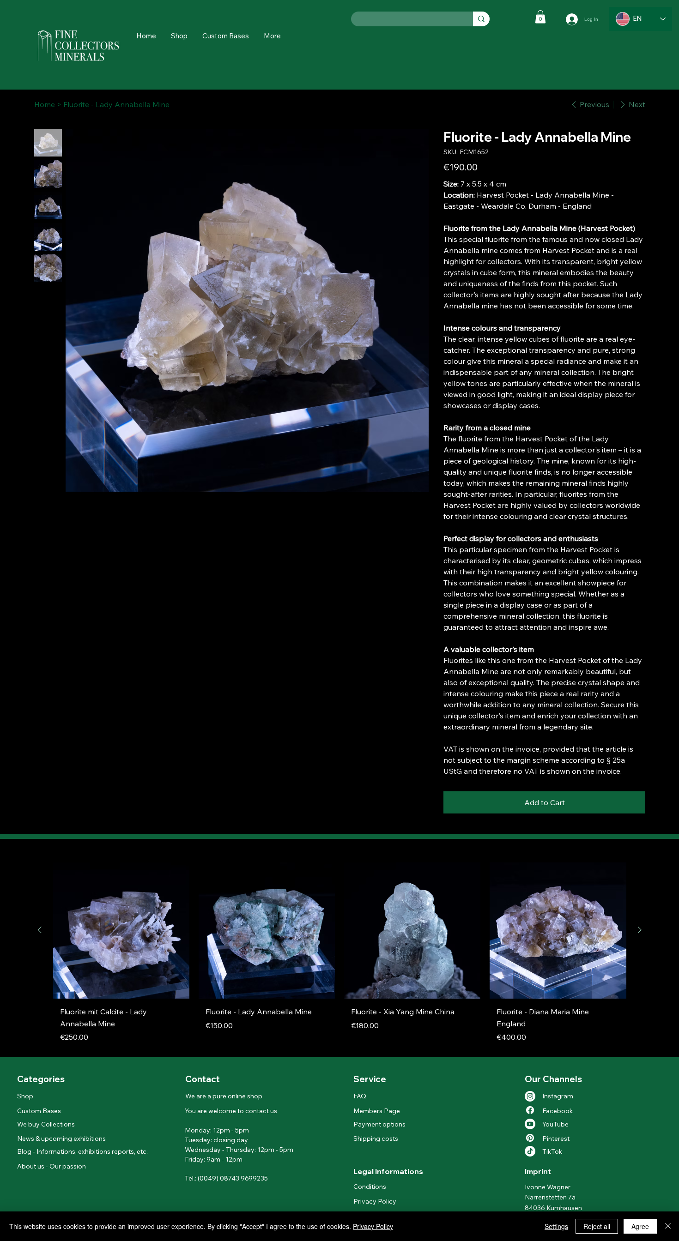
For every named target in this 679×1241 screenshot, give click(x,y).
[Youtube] (530, 1124)
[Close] (667, 1226)
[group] (339, 956)
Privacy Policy (374, 1201)
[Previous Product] (39, 929)
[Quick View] (121, 930)
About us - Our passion (51, 1166)
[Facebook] (530, 1110)
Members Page (376, 1111)
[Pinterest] (530, 1138)
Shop (25, 1096)
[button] (272, 35)
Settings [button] (556, 1226)
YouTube (555, 1124)
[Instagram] (530, 1096)
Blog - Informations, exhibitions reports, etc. (82, 1151)
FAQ (359, 1096)
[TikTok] (530, 1151)
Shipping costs (375, 1138)
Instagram (557, 1096)
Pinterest (556, 1138)
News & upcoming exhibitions (61, 1138)
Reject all (596, 1226)
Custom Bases (39, 1111)
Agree (640, 1226)
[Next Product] (639, 929)
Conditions (369, 1186)
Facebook (557, 1111)
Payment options (379, 1124)
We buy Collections (46, 1124)
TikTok (552, 1151)
